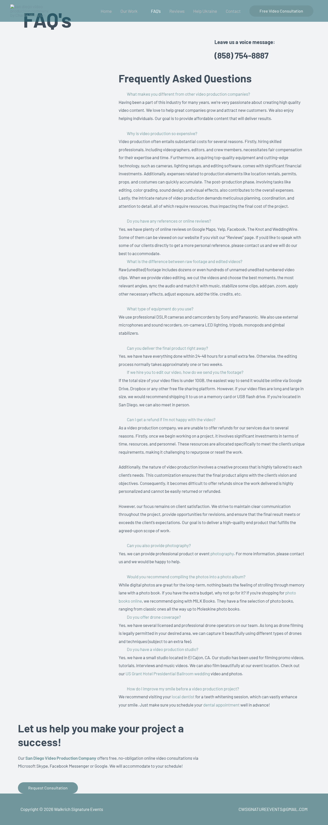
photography (222, 553)
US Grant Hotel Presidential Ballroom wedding (168, 673)
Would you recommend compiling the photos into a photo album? (186, 576)
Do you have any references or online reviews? (169, 220)
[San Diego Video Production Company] (29, 10)
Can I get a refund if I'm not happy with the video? (171, 419)
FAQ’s (156, 11)
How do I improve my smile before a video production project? (183, 688)
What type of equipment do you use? (160, 308)
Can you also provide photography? (159, 545)
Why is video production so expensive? (162, 133)
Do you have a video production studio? (162, 649)
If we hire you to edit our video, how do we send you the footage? (185, 372)
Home (106, 11)
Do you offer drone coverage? (154, 617)
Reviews (176, 11)
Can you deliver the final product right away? (167, 348)
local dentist (183, 696)
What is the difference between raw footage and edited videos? (184, 261)
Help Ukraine (205, 11)
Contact (233, 11)
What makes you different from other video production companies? (188, 93)
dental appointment (221, 704)
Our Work (129, 11)
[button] (281, 11)
